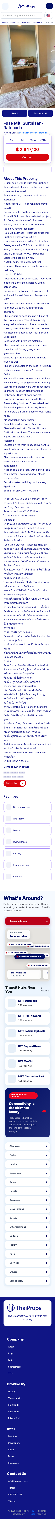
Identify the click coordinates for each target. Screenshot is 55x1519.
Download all (40, 113)
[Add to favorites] (8, 169)
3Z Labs (33, 1512)
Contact (27, 157)
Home (5, 22)
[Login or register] (49, 6)
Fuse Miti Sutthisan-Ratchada (31, 22)
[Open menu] (5, 6)
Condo (13, 22)
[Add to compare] (23, 169)
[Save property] (16, 169)
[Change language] (48, 15)
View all (14, 113)
